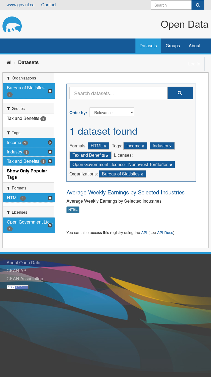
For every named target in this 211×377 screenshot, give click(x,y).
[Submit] (197, 5)
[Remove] (105, 146)
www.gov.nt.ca (21, 4)
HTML (72, 209)
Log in (194, 63)
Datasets (148, 45)
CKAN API (17, 270)
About (194, 45)
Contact (48, 4)
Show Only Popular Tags (27, 173)
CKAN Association (25, 278)
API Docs (165, 232)
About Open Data (23, 262)
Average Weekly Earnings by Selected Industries (125, 192)
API (144, 232)
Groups (173, 45)
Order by (78, 112)
